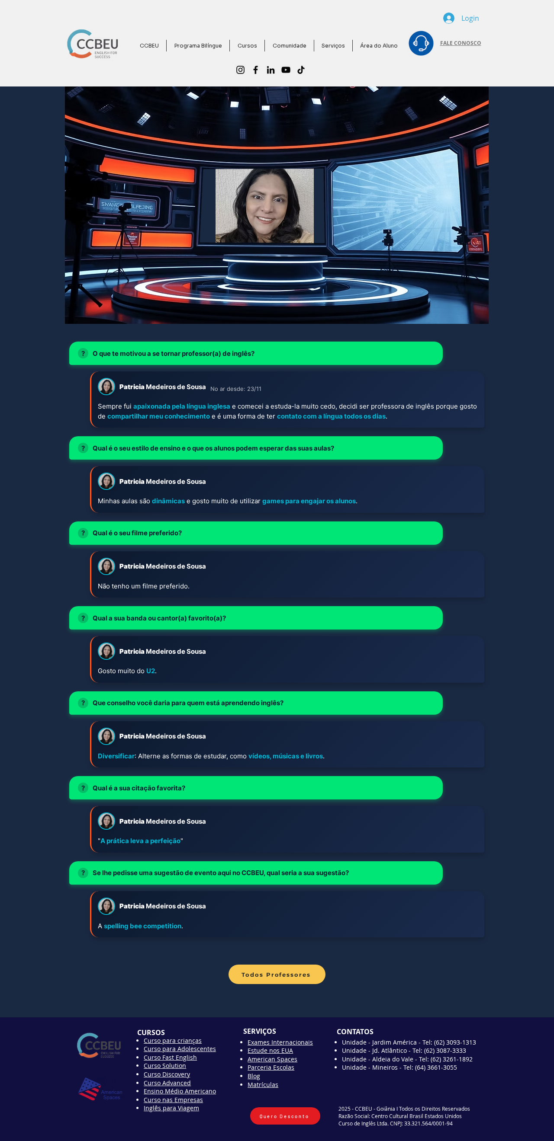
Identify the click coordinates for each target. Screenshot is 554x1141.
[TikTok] (301, 69)
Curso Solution (165, 1065)
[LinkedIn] (270, 69)
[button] (289, 45)
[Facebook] (255, 69)
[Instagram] (240, 69)
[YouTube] (285, 69)
